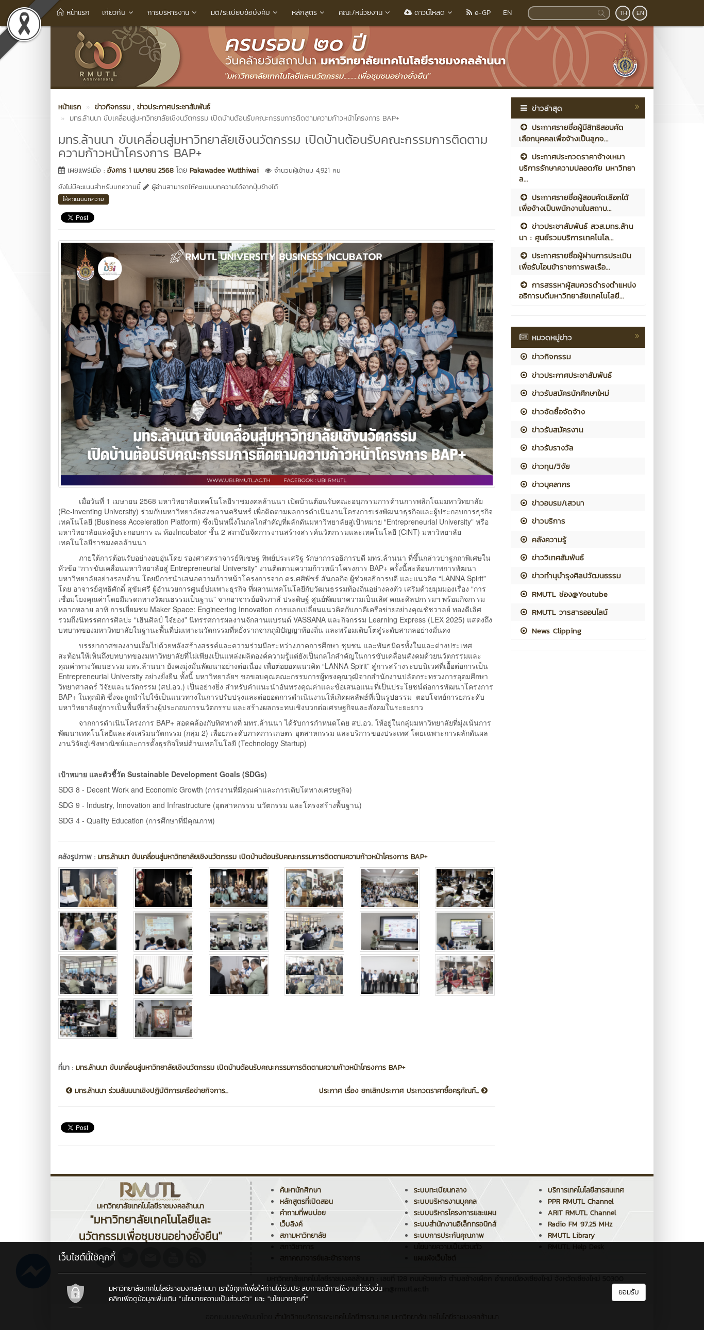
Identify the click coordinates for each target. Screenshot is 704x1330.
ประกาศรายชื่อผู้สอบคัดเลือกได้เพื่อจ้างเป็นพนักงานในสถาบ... (574, 202)
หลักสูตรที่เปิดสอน (306, 1201)
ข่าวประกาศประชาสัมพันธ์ (570, 375)
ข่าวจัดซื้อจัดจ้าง (557, 411)
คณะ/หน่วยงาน (360, 12)
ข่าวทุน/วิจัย (549, 466)
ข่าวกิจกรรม (550, 356)
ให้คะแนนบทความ (83, 199)
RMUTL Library (571, 1235)
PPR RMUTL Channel (581, 1201)
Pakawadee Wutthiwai (224, 170)
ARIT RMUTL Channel (582, 1212)
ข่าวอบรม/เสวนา (556, 503)
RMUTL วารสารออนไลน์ (568, 612)
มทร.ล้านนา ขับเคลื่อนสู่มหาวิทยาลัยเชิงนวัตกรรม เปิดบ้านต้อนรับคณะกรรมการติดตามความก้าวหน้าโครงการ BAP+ (263, 856)
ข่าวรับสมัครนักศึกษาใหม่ (569, 393)
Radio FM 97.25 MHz (580, 1224)
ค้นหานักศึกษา (300, 1190)
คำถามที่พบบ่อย (303, 1212)
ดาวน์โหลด (428, 12)
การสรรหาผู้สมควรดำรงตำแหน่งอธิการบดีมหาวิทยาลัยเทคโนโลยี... (577, 290)
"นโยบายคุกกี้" (287, 1298)
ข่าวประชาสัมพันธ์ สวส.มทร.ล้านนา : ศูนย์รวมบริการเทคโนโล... (576, 231)
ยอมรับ (628, 1292)
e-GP (481, 12)
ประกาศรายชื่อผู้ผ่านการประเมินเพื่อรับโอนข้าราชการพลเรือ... (575, 260)
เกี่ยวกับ (114, 12)
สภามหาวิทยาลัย (303, 1235)
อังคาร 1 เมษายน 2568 (140, 170)
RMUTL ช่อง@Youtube (568, 594)
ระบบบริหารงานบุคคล (445, 1201)
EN (507, 12)
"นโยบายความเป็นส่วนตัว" (215, 1298)
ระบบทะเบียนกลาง (440, 1190)
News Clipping (555, 630)
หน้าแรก (77, 12)
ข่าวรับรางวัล (551, 447)
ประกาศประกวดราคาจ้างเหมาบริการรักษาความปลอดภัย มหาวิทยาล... (577, 167)
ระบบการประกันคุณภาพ (449, 1235)
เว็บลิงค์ (291, 1224)
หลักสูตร (304, 12)
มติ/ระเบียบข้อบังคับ (240, 12)
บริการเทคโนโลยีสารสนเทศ (586, 1190)
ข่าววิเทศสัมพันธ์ (556, 557)
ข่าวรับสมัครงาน (556, 429)
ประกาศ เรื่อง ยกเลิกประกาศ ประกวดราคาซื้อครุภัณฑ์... (400, 1091)
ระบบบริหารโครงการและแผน (455, 1212)
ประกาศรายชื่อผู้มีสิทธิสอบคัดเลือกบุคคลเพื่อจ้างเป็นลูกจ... (571, 132)
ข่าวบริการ (547, 521)
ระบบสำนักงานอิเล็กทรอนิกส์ (455, 1224)
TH (623, 13)
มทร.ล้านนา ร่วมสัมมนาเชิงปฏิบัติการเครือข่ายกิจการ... (150, 1091)
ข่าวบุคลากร (550, 484)
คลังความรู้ (547, 539)
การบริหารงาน (168, 12)
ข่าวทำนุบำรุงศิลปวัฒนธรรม (575, 575)
